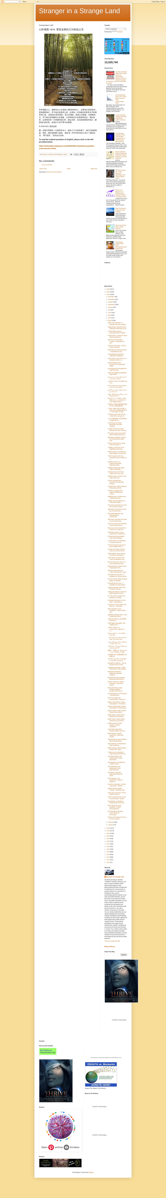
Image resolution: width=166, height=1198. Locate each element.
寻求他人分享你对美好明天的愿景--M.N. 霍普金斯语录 (117, 405)
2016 (108, 846)
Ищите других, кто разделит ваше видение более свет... (117, 452)
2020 (108, 836)
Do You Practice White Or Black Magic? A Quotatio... (117, 579)
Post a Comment (47, 165)
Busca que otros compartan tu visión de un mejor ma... (117, 528)
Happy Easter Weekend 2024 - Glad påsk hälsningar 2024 (117, 327)
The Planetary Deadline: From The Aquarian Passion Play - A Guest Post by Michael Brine (120, 137)
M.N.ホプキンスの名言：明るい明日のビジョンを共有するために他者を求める (117, 400)
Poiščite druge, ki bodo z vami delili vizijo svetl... (117, 477)
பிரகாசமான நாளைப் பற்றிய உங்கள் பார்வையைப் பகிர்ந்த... (117, 377)
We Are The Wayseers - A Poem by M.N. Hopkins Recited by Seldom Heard (120, 193)
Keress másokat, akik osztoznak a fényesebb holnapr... (116, 482)
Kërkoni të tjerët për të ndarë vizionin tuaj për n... (116, 444)
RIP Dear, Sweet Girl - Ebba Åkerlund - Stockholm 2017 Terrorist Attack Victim (120, 174)
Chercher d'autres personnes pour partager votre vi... (117, 545)
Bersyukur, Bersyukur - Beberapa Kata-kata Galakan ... (115, 673)
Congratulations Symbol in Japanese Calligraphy (116, 355)
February (111, 822)
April (109, 318)
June (109, 312)
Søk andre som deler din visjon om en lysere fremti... (117, 520)
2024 (108, 294)
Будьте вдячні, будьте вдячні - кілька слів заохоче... (117, 711)
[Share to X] (79, 154)
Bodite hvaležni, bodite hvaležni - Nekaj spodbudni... (115, 725)
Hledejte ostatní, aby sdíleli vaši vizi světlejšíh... (116, 468)
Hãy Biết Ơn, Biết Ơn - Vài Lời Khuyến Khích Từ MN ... (117, 664)
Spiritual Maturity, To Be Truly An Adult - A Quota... (117, 588)
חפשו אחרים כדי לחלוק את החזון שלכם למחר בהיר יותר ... (117, 386)
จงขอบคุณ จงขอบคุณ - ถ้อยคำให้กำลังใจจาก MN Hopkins (117, 668)
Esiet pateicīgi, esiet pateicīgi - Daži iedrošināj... (117, 744)
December (111, 296)
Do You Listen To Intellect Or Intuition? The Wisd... (116, 596)
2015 (108, 849)
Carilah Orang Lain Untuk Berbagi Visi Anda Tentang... (117, 429)
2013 (108, 854)
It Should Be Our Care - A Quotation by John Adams (116, 584)
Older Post (94, 168)
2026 (108, 289)
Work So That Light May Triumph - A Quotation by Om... (116, 341)
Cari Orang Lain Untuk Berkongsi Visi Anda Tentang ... (115, 424)
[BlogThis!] (77, 154)
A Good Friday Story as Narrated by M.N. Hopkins (116, 332)
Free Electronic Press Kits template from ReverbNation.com (106, 1057)
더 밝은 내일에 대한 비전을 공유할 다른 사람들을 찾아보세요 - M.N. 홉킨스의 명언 (117, 410)
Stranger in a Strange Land (79, 11)
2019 (108, 838)
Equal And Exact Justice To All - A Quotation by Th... (117, 567)
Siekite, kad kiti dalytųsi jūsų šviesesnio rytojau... (116, 501)
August (110, 307)
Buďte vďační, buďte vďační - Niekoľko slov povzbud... (116, 719)
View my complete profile (112, 941)
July (109, 310)
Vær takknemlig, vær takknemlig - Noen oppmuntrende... (114, 768)
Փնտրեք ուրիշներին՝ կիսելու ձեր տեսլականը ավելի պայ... (117, 439)
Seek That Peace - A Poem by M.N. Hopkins (121, 210)
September (111, 304)
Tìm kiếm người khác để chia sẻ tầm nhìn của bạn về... (117, 415)
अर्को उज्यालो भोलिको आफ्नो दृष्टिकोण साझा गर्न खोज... (117, 373)
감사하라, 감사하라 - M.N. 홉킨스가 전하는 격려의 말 (117, 659)
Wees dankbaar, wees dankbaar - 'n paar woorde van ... (117, 610)
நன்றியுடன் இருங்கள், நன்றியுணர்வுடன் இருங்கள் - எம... (116, 629)
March (110, 320)
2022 (108, 831)
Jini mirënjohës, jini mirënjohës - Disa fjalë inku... (117, 694)
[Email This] (75, 154)
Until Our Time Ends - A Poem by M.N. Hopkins (117, 346)
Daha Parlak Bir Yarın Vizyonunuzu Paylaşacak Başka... (116, 364)
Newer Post (43, 168)
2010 (108, 862)
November (111, 299)
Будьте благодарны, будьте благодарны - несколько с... (117, 702)
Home (69, 168)
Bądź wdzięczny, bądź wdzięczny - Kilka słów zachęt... (115, 735)
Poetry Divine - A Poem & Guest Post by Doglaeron (117, 336)
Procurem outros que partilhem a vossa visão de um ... (117, 524)
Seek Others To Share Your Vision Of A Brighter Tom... (116, 558)
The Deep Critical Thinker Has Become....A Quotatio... (117, 605)
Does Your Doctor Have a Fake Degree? (120, 226)
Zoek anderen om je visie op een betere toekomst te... (116, 554)
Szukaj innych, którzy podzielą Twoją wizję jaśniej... (117, 487)
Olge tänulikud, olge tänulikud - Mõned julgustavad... (117, 740)
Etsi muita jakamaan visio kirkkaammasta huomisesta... (115, 515)
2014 (108, 852)
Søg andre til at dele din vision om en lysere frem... (117, 510)
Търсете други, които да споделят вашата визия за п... (117, 457)
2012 (108, 857)
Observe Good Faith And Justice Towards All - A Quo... (117, 571)
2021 (108, 833)
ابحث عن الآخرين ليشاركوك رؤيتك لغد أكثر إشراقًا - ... (117, 395)
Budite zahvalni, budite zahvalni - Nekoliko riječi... (117, 789)
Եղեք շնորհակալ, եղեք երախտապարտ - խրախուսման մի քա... (115, 689)
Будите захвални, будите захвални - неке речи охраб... (116, 683)
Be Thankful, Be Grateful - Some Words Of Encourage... (116, 813)
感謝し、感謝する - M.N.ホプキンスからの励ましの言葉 (117, 651)
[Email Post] (70, 154)
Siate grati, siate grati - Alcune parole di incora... (117, 793)
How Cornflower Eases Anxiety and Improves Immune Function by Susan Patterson (121, 155)
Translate (119, 32)
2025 (108, 292)
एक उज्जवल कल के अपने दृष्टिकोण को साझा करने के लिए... (117, 369)
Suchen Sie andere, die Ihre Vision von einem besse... (116, 550)
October (110, 302)
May (109, 315)
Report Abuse (109, 946)
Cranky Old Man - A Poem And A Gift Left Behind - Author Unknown (120, 117)
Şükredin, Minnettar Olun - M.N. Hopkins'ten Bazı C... (117, 615)
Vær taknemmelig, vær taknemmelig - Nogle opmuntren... (115, 758)
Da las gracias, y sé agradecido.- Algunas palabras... (115, 780)
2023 (108, 828)
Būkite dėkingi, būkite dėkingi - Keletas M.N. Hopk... (117, 748)
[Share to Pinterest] (83, 154)
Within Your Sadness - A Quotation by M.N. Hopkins (117, 323)
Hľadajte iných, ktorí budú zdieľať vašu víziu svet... (116, 472)
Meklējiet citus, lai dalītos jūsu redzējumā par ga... (117, 497)
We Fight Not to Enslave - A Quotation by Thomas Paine (117, 575)
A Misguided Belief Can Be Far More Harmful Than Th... (117, 592)
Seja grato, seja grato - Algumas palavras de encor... (115, 774)
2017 (108, 844)
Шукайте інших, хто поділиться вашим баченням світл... (114, 463)
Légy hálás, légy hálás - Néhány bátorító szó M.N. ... (117, 730)
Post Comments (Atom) (54, 172)
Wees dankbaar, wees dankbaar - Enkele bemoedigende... (114, 807)
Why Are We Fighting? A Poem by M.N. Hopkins (117, 818)
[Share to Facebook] (81, 154)
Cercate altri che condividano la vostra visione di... (117, 541)
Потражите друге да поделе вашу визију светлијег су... (117, 433)
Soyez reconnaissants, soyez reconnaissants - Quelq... (117, 797)
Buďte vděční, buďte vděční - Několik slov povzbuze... (116, 715)
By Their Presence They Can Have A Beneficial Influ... (116, 562)
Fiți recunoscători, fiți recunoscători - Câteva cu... (117, 698)
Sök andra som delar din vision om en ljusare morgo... (117, 505)
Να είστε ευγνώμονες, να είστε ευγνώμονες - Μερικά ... (117, 785)
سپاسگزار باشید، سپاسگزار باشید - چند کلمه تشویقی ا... (117, 642)
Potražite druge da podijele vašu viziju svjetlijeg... (116, 537)
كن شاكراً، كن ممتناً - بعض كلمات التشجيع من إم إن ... (117, 647)
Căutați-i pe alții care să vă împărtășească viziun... (116, 448)
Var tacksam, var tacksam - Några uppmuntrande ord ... (117, 753)
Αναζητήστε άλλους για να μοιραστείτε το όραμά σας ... (117, 533)
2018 (108, 841)
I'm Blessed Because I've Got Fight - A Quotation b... (116, 601)
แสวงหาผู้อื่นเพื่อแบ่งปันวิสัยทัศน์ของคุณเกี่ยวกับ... (117, 419)
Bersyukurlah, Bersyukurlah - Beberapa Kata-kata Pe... (117, 678)
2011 (108, 859)
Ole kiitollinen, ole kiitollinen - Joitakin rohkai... (117, 763)
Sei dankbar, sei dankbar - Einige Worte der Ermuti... (116, 802)
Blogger (91, 1172)
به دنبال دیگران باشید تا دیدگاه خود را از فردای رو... (117, 390)
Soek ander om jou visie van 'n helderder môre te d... (117, 359)
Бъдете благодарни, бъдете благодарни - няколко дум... (117, 707)
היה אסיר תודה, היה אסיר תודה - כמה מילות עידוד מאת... (117, 638)
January (110, 825)
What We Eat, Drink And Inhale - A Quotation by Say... (117, 350)
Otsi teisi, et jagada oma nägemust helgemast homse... (115, 492)
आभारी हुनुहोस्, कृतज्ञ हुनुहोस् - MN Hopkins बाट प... (116, 624)
